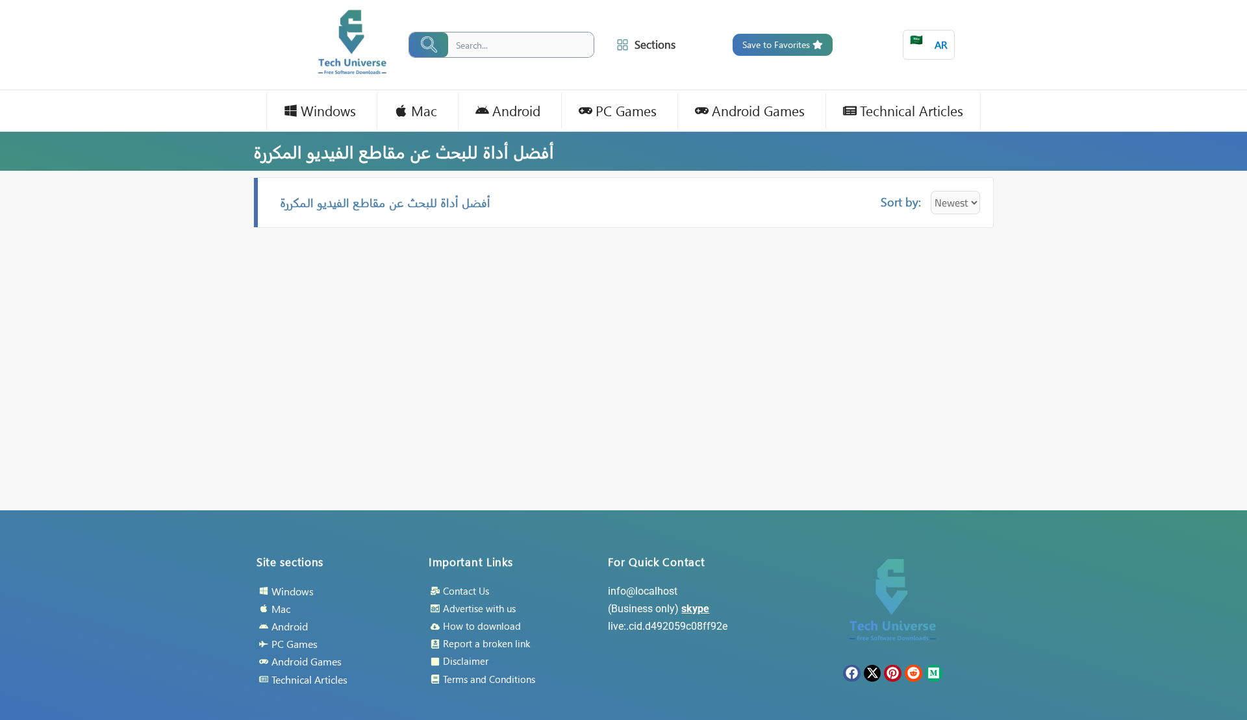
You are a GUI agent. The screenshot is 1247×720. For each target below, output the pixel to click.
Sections (655, 44)
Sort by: (901, 201)
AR (929, 41)
